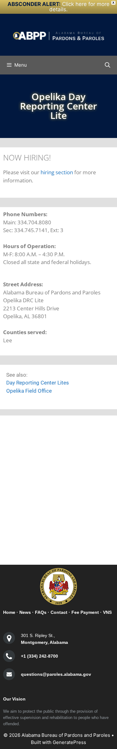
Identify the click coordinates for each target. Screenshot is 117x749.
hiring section (57, 172)
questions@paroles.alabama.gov (56, 674)
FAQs (40, 612)
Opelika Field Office (29, 391)
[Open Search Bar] (107, 65)
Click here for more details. (79, 7)
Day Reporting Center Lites (37, 383)
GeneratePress (69, 742)
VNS (107, 612)
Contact (59, 612)
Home (9, 612)
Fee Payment (85, 612)
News (25, 612)
